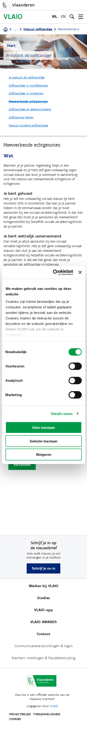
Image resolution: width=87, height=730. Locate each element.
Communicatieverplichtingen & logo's (44, 646)
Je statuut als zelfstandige (27, 77)
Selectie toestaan (43, 441)
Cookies (15, 719)
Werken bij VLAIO (43, 586)
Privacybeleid (20, 714)
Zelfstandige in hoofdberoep (28, 85)
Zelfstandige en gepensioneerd (30, 109)
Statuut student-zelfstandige (28, 125)
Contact (43, 634)
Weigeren (43, 455)
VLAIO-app (43, 610)
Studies (43, 598)
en (63, 16)
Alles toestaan (43, 428)
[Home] (5, 29)
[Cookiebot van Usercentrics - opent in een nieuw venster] (54, 272)
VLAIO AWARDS (43, 622)
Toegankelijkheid (46, 714)
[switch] (75, 366)
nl (54, 16)
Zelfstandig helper (21, 117)
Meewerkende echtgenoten (28, 101)
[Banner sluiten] (80, 272)
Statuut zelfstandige (37, 29)
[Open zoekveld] (71, 16)
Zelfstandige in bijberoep (26, 93)
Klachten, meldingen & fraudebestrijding (43, 658)
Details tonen (62, 413)
